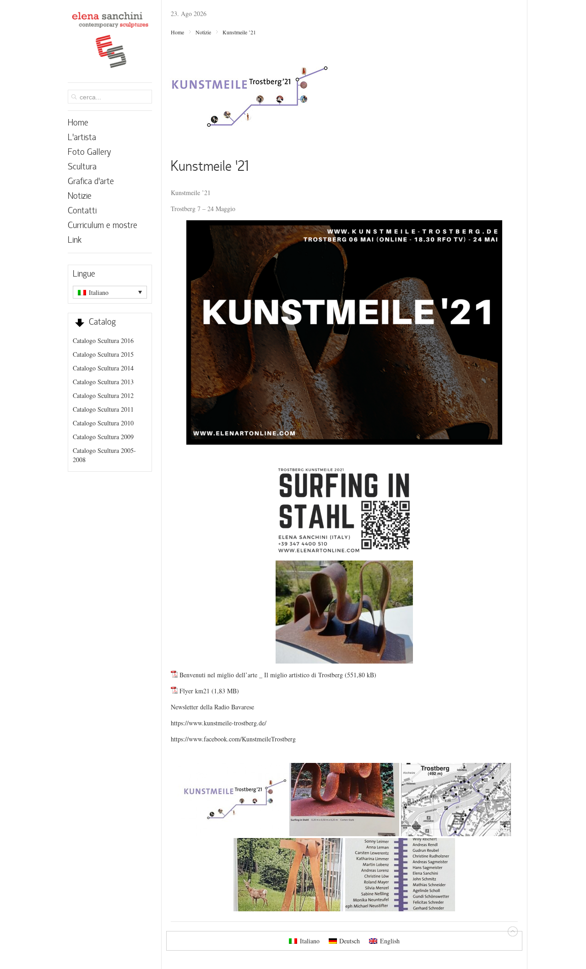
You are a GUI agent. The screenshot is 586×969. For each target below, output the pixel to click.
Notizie (203, 32)
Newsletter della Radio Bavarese (212, 706)
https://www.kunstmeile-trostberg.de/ (218, 723)
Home (177, 32)
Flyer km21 (194, 690)
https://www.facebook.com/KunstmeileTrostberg (233, 739)
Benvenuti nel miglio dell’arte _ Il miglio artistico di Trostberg (261, 674)
